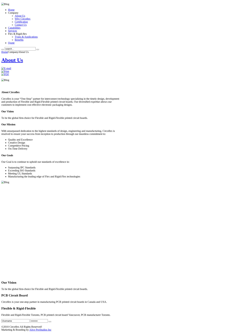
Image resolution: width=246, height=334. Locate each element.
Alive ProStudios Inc (40, 329)
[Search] (2, 49)
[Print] (5, 71)
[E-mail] (6, 68)
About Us (12, 60)
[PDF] (5, 74)
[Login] (50, 321)
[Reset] (37, 49)
